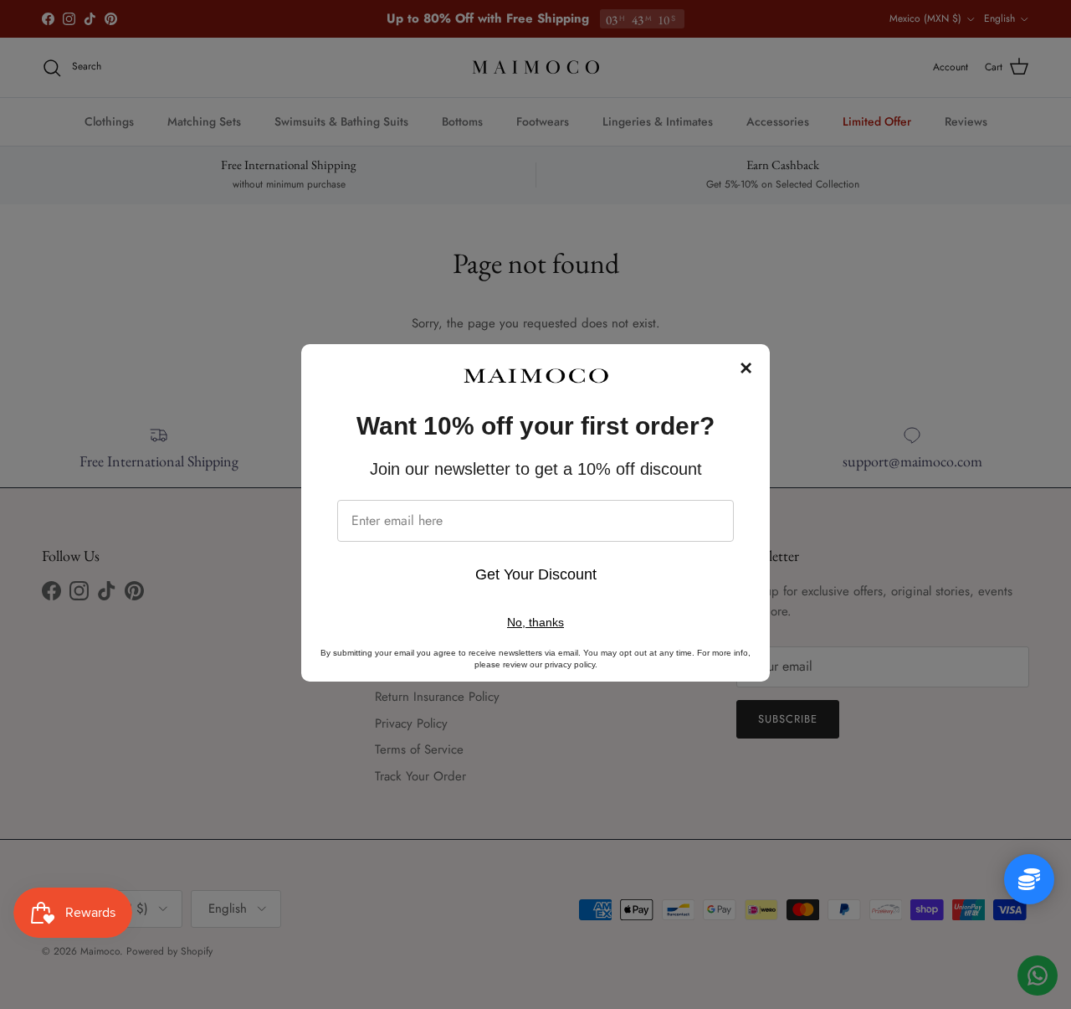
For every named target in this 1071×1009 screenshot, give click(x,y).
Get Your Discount (536, 574)
